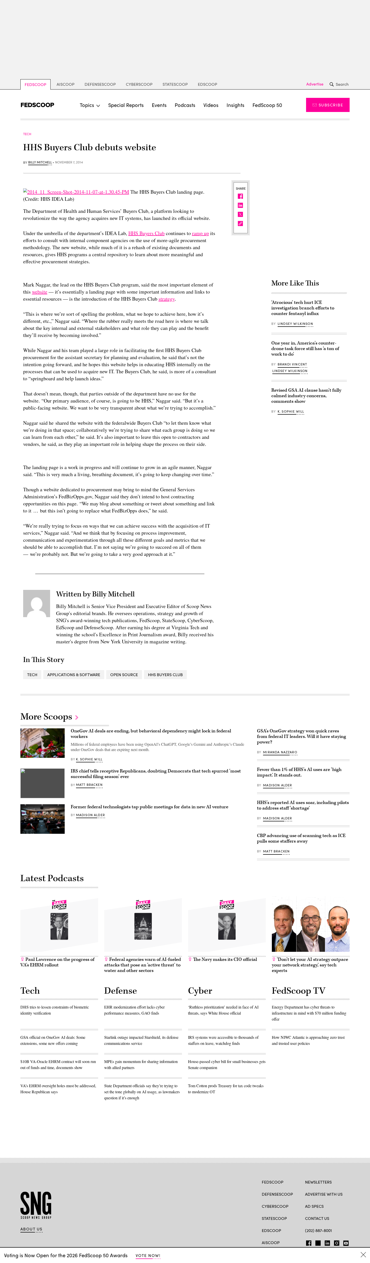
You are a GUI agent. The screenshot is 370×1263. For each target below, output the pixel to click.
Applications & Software (73, 674)
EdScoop (207, 84)
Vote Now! (148, 1255)
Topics (87, 104)
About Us (31, 1228)
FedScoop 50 (267, 104)
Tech (32, 674)
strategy (167, 298)
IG (335, 1242)
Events (159, 104)
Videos (210, 104)
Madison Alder (90, 815)
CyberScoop (139, 84)
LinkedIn (327, 1242)
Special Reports (126, 104)
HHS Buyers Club (146, 233)
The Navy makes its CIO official (224, 959)
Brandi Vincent (292, 364)
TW (317, 1242)
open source (124, 674)
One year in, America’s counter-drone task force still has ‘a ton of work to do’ (305, 348)
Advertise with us (324, 1194)
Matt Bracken (89, 784)
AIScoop (66, 84)
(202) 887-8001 (318, 1230)
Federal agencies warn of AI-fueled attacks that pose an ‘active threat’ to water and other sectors (142, 965)
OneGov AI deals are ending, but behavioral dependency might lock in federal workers (151, 734)
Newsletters (318, 1182)
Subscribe (331, 104)
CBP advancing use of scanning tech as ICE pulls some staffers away (301, 838)
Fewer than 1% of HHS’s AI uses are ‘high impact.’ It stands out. (299, 772)
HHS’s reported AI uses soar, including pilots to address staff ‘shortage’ (303, 805)
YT (344, 1242)
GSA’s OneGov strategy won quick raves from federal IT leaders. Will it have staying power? (301, 736)
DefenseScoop (100, 84)
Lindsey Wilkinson (295, 323)
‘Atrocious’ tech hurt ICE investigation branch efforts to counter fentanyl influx (302, 308)
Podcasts (185, 104)
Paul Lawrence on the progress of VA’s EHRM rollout (57, 962)
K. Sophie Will (291, 411)
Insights (235, 104)
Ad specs (314, 1206)
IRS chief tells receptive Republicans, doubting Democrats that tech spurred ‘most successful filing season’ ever (156, 774)
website (39, 291)
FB (307, 1242)
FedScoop (35, 84)
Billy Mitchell (40, 162)
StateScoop (175, 84)
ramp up (200, 233)
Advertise (314, 84)
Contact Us (317, 1218)
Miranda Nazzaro (280, 752)
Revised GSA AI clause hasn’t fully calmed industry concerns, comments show (306, 396)
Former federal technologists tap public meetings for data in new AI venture (149, 807)
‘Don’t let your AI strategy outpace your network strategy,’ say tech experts (310, 965)
